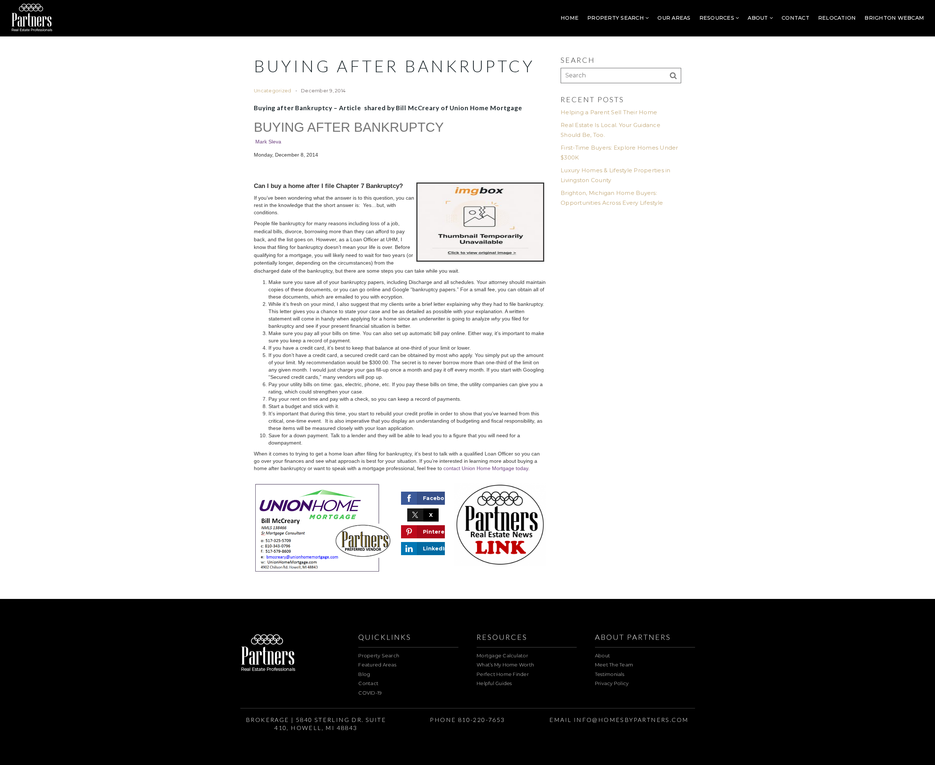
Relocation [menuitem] (837, 18)
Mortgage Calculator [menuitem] (502, 655)
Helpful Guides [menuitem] (494, 683)
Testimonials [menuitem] (609, 674)
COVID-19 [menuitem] (370, 693)
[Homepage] (32, 18)
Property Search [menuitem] (616, 18)
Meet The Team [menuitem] (614, 665)
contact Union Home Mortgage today (485, 468)
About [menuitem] (759, 18)
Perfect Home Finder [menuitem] (503, 674)
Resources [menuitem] (717, 18)
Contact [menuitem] (795, 18)
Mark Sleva (268, 142)
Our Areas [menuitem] (673, 18)
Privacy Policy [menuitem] (612, 683)
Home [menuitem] (570, 18)
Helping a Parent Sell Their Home (609, 112)
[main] (467, 299)
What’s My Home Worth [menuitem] (505, 665)
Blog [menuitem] (364, 674)
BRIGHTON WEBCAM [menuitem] (894, 18)
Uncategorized (272, 90)
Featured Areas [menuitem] (377, 665)
